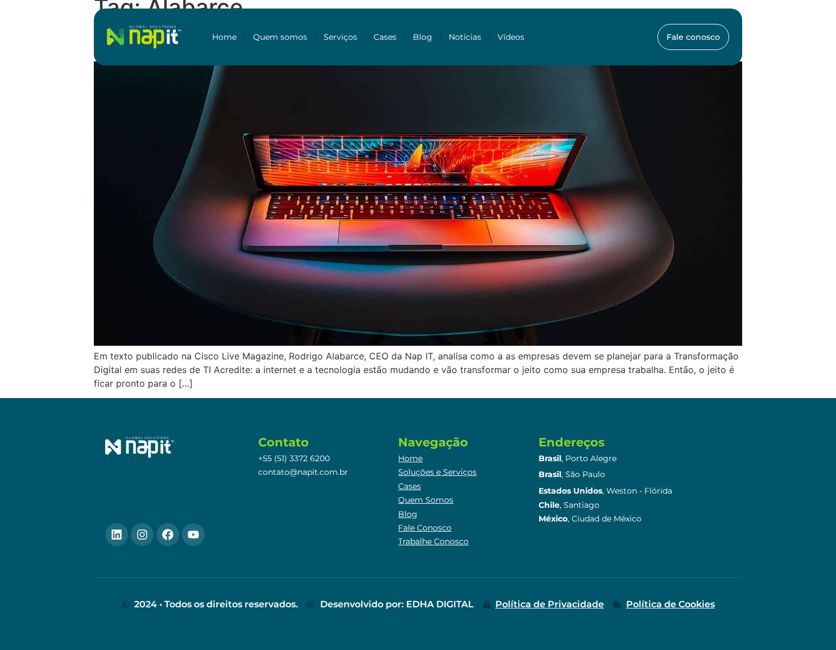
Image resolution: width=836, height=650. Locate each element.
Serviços (340, 37)
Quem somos (280, 37)
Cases (385, 37)
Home (224, 37)
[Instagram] (142, 534)
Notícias (465, 37)
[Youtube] (193, 534)
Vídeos (511, 37)
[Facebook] (167, 534)
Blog (422, 37)
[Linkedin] (116, 534)
